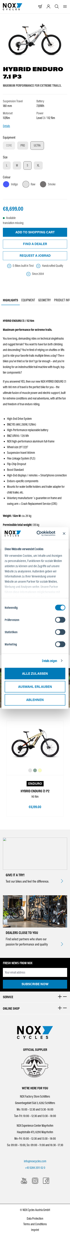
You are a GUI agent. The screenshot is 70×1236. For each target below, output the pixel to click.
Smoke (51, 184)
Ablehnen (35, 700)
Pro (22, 145)
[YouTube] (24, 1181)
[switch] (60, 620)
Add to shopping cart (35, 232)
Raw (33, 184)
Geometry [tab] (44, 300)
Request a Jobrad (35, 256)
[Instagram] (35, 1181)
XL (38, 165)
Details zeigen (49, 661)
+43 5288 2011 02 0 (35, 1168)
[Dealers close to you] (62, 944)
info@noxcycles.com (35, 1161)
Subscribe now (35, 984)
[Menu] (65, 6)
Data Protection (35, 1219)
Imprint (35, 1230)
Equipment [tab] (28, 300)
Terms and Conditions (35, 1224)
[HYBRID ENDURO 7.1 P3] (35, 39)
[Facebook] (46, 1181)
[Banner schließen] (64, 533)
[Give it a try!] (62, 881)
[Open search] (56, 6)
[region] (35, 39)
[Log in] (48, 6)
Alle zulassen (35, 673)
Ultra (37, 145)
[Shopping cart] (40, 6)
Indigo (14, 184)
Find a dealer (35, 244)
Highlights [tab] (10, 300)
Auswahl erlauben (35, 687)
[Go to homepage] (12, 6)
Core (10, 146)
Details (6, 126)
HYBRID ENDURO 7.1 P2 (35, 791)
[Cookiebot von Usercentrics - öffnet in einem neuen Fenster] (41, 533)
